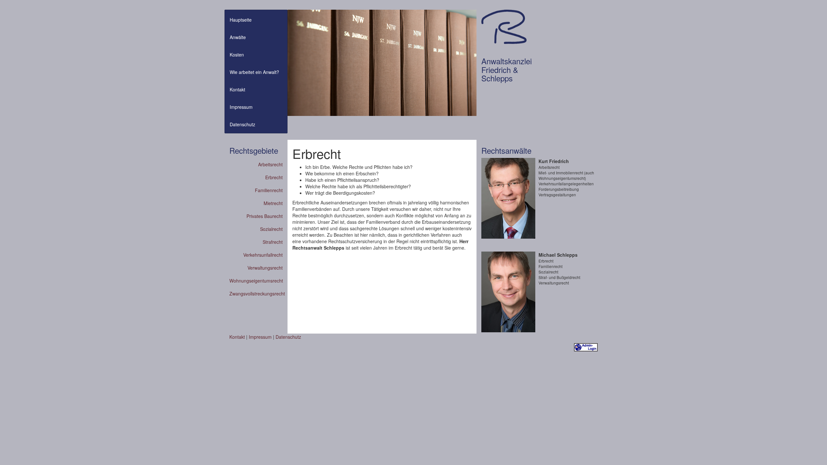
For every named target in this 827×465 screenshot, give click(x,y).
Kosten (237, 54)
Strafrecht (273, 242)
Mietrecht (273, 203)
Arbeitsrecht (270, 164)
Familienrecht (269, 190)
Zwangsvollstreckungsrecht (256, 293)
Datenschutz (242, 124)
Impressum (241, 107)
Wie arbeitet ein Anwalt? (254, 72)
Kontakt (237, 89)
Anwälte (238, 37)
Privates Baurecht (264, 216)
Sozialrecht (271, 229)
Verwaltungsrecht (265, 267)
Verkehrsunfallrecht (263, 255)
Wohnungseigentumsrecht (256, 280)
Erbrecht (274, 177)
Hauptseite (241, 19)
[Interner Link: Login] (586, 346)
